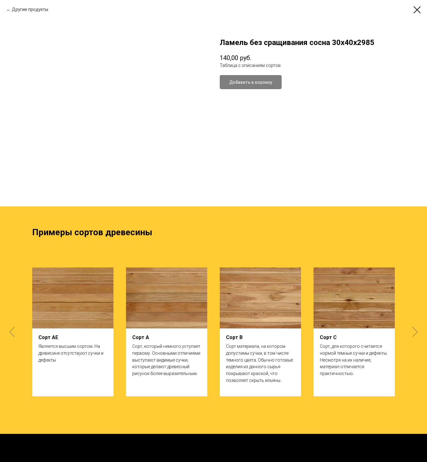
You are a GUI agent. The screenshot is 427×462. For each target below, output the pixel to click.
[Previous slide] (12, 332)
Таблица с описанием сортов (250, 65)
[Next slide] (415, 332)
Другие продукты (30, 9)
